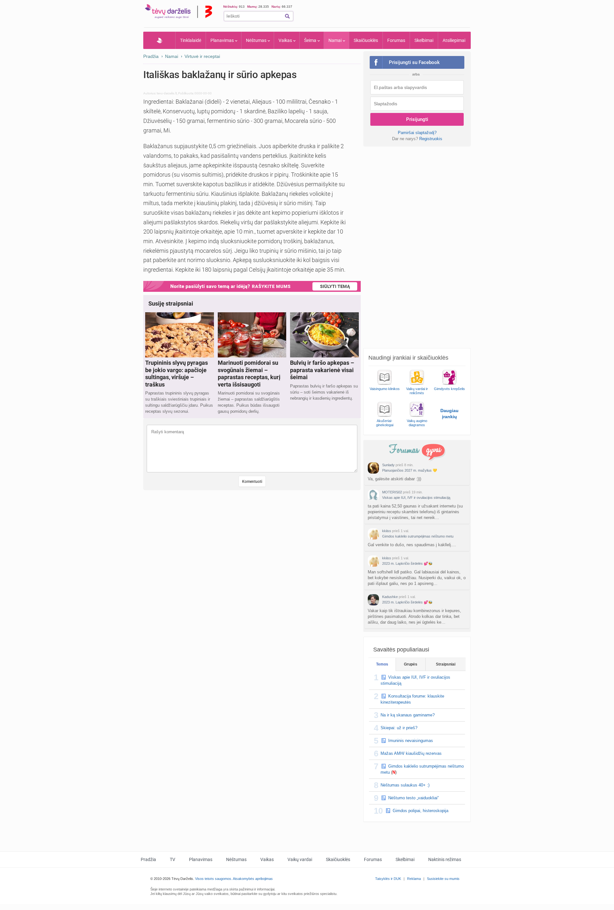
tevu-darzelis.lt (167, 93)
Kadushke (390, 597)
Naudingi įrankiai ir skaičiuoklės (408, 358)
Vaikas (285, 40)
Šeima (310, 40)
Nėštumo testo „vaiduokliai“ (413, 797)
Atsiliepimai (454, 40)
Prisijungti (417, 119)
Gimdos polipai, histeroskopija (420, 810)
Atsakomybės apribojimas (253, 879)
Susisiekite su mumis (443, 879)
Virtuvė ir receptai (202, 56)
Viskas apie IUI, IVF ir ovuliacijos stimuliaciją (416, 497)
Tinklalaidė (190, 40)
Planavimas (222, 40)
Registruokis (430, 138)
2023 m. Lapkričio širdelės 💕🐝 (407, 563)
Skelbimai (423, 40)
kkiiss (386, 531)
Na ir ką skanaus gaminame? (408, 715)
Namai (335, 40)
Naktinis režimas (444, 859)
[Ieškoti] (287, 16)
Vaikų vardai (299, 859)
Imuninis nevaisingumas (410, 740)
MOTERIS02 (392, 492)
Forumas (396, 40)
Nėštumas (256, 40)
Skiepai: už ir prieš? (399, 727)
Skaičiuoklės (366, 40)
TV (172, 859)
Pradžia (159, 40)
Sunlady (388, 465)
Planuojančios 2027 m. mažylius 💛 (409, 470)
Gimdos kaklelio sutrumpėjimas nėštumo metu (417, 536)
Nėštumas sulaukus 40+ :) (405, 785)
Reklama (414, 879)
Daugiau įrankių (449, 413)
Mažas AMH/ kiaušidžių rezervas (411, 753)
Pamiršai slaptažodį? (417, 132)
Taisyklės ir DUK (388, 879)
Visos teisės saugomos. (213, 879)
